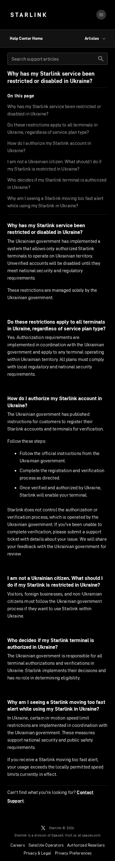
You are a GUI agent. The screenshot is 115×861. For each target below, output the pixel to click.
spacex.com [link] (91, 835)
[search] (101, 59)
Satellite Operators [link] (46, 845)
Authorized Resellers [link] (86, 845)
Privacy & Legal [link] (38, 853)
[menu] (101, 15)
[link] (28, 15)
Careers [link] (17, 845)
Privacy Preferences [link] (73, 853)
